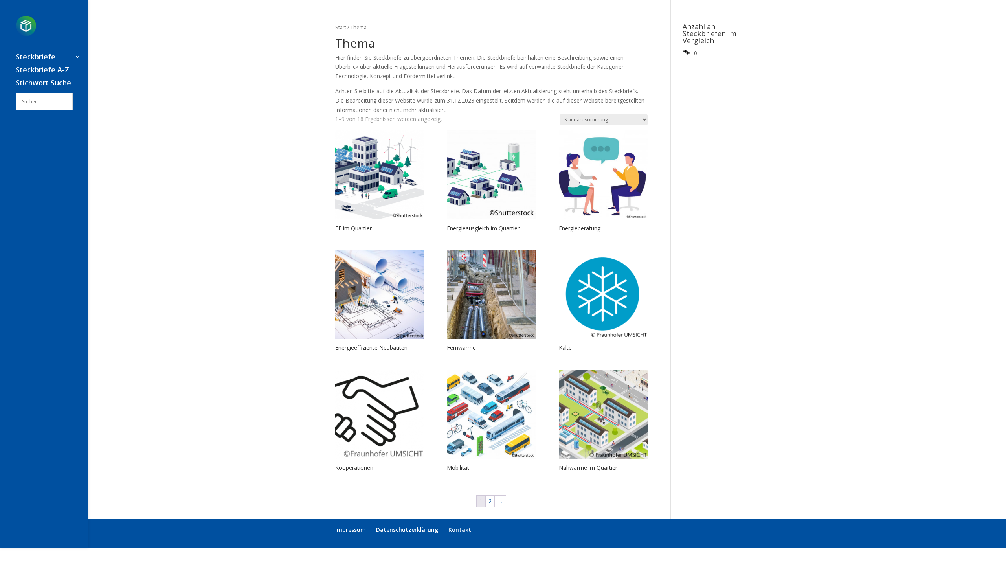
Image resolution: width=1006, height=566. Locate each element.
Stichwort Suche (43, 83)
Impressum (350, 529)
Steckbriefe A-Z (42, 70)
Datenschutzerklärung (407, 529)
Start (340, 27)
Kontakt (459, 529)
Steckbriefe (35, 57)
